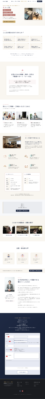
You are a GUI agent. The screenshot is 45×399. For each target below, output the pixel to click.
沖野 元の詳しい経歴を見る (9, 300)
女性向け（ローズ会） (24, 1)
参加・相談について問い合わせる (9, 21)
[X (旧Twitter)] (25, 391)
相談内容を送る (39, 1)
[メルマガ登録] (20, 391)
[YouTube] (22, 391)
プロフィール (34, 1)
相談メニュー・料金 (13, 1)
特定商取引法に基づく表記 (37, 382)
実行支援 (19, 1)
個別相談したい (16, 348)
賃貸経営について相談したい (18, 350)
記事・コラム (29, 1)
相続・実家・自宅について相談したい (19, 349)
